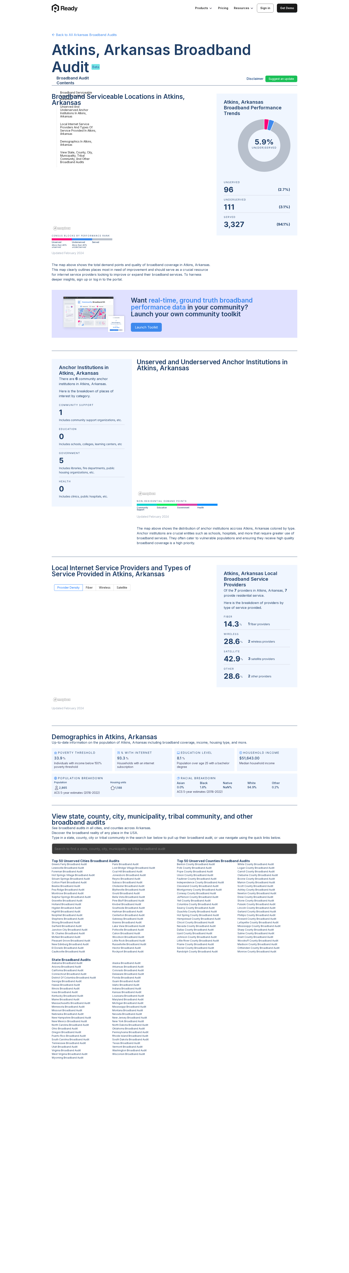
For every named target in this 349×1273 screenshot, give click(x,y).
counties (116, 828)
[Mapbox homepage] (62, 228)
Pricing (223, 8)
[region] (132, 171)
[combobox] (174, 848)
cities (98, 828)
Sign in (265, 8)
